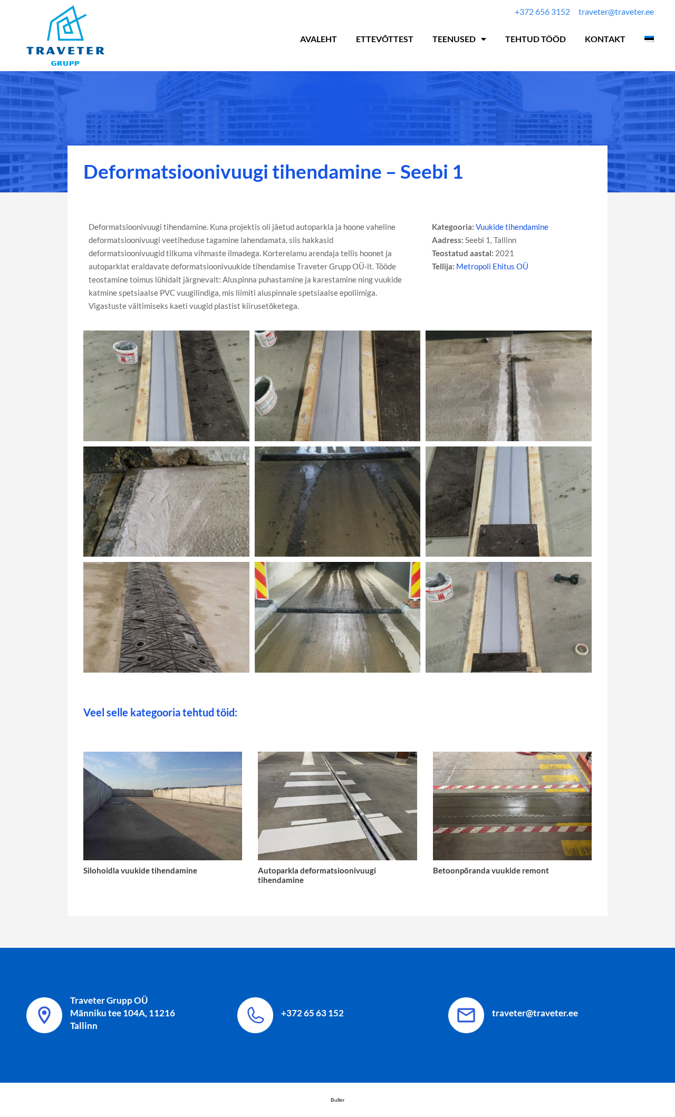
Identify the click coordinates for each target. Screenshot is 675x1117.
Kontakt (605, 39)
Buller (337, 1100)
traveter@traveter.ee (535, 1012)
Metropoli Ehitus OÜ (492, 266)
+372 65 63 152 (312, 1012)
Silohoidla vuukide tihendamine (140, 870)
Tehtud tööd (535, 39)
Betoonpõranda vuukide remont (491, 870)
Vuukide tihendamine (512, 226)
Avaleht (318, 39)
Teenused (454, 39)
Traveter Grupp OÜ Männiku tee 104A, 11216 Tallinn (122, 1013)
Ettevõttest (384, 39)
